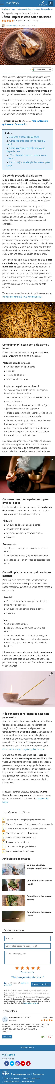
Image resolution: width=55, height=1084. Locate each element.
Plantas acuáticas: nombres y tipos (21, 838)
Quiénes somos (38, 1074)
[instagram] (17, 1063)
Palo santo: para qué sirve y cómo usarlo (25, 122)
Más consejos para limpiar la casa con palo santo (28, 164)
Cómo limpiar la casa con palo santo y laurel (26, 142)
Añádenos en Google (43, 69)
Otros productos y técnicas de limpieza (20, 13)
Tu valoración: (27, 972)
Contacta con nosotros (12, 1078)
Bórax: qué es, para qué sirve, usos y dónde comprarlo (29, 824)
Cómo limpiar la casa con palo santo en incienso (27, 157)
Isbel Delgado (13, 25)
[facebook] (6, 1063)
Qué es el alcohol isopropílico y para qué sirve (26, 829)
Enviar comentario (40, 984)
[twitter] (12, 1063)
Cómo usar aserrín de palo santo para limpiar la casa (26, 149)
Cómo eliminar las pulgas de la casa (21, 846)
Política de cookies (28, 1082)
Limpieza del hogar (8, 9)
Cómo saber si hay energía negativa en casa (23, 749)
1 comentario (35, 21)
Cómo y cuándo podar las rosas (20, 851)
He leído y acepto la (16, 984)
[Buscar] (51, 3)
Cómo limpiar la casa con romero (39, 898)
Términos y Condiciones (31, 1078)
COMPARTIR (43, 5)
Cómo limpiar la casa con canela (39, 914)
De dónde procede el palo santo (24, 137)
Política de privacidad (11, 1082)
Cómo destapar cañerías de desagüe (22, 833)
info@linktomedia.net (30, 1003)
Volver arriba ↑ (27, 1048)
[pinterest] (28, 1063)
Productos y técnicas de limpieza (28, 9)
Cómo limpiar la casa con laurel (39, 882)
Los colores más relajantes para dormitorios (25, 820)
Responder (7, 1036)
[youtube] (22, 1063)
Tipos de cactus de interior (17, 842)
